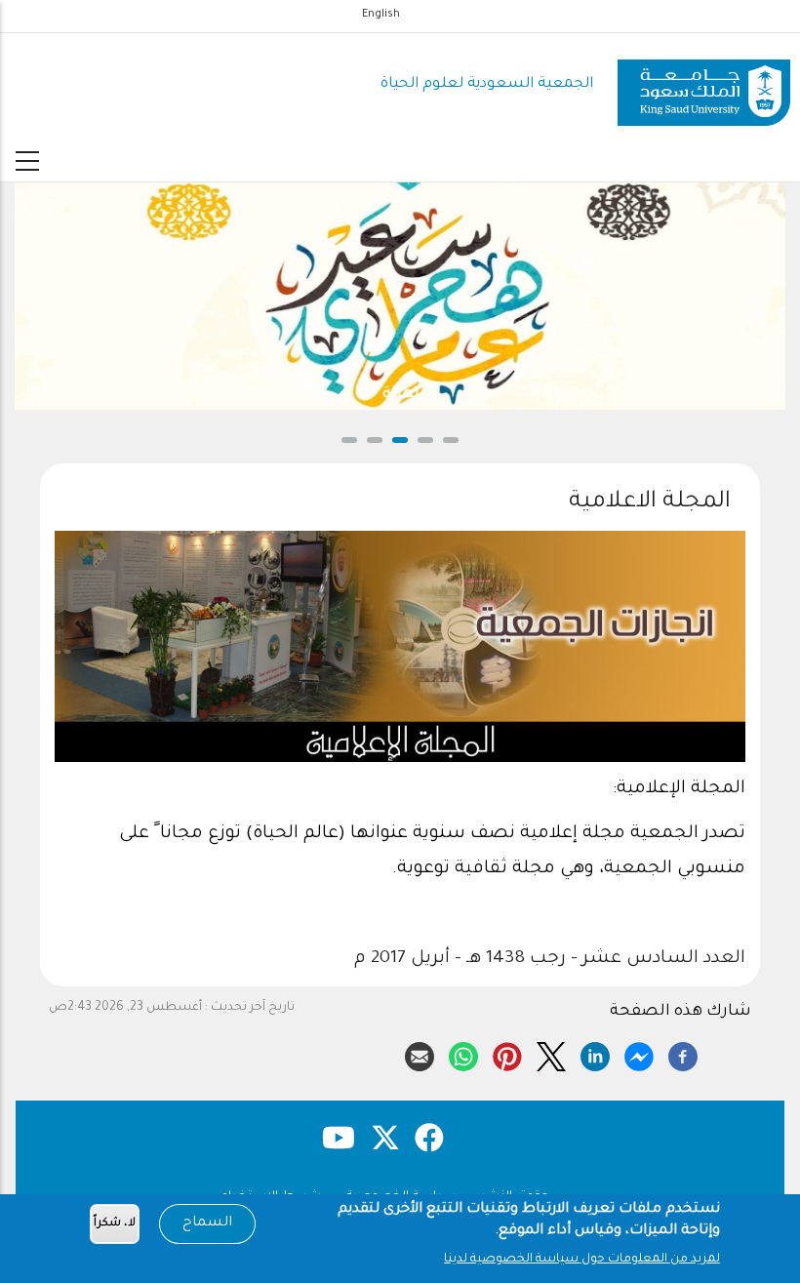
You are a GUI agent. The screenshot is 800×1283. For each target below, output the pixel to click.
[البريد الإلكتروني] (419, 1054)
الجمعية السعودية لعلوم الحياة (486, 84)
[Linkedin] (595, 1054)
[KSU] (704, 85)
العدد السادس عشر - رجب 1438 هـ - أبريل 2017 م (549, 959)
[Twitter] (551, 1054)
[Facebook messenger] (639, 1054)
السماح (207, 1223)
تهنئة (143, 394)
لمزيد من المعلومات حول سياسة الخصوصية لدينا (582, 1259)
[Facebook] (683, 1054)
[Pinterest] (507, 1054)
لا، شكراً (115, 1224)
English (381, 14)
